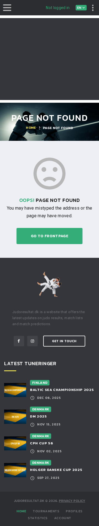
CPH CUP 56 (41, 443)
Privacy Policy (72, 500)
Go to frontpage (49, 236)
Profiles (74, 511)
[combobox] (81, 7)
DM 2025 (38, 416)
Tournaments (46, 511)
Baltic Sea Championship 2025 (62, 389)
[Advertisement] (49, 59)
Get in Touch (64, 341)
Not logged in (58, 7)
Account (62, 518)
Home (21, 511)
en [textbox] (79, 7)
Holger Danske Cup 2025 (56, 469)
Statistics (38, 518)
